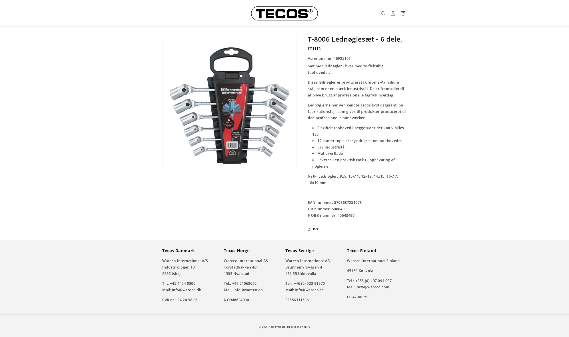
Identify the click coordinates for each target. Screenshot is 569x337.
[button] (383, 13)
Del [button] (315, 229)
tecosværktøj (277, 326)
